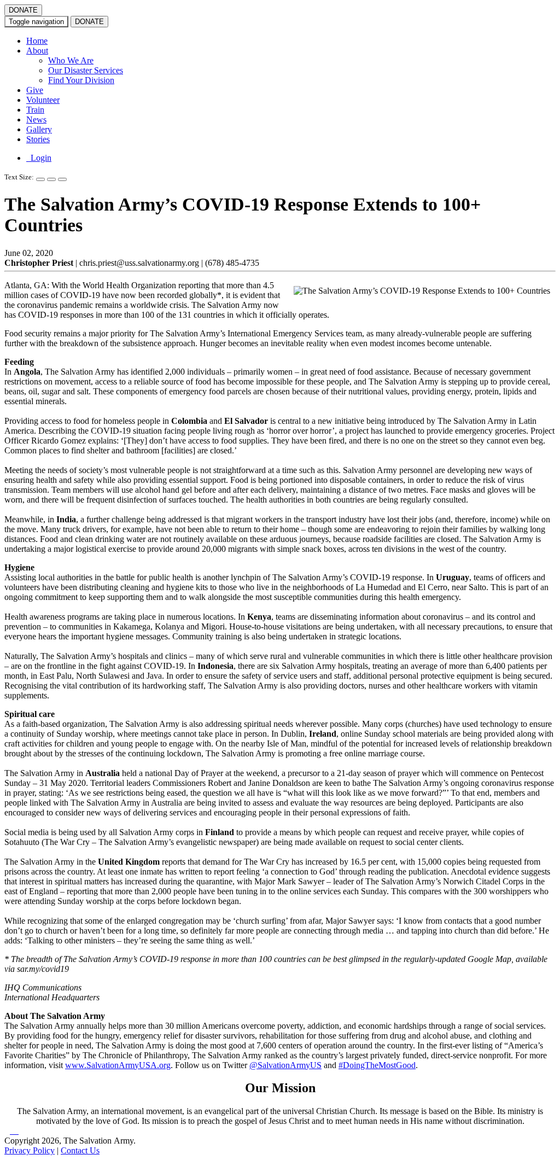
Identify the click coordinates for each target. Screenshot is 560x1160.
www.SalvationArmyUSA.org (118, 1065)
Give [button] (34, 90)
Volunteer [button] (43, 99)
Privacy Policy (29, 1150)
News (36, 119)
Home (37, 40)
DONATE (23, 10)
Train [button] (35, 109)
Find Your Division (81, 80)
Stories (38, 139)
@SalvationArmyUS (285, 1065)
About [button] (37, 50)
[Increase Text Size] (40, 179)
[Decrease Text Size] (51, 179)
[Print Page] (62, 179)
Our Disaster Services (85, 70)
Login (38, 157)
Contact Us (80, 1150)
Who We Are (71, 60)
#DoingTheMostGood (377, 1065)
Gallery (39, 129)
